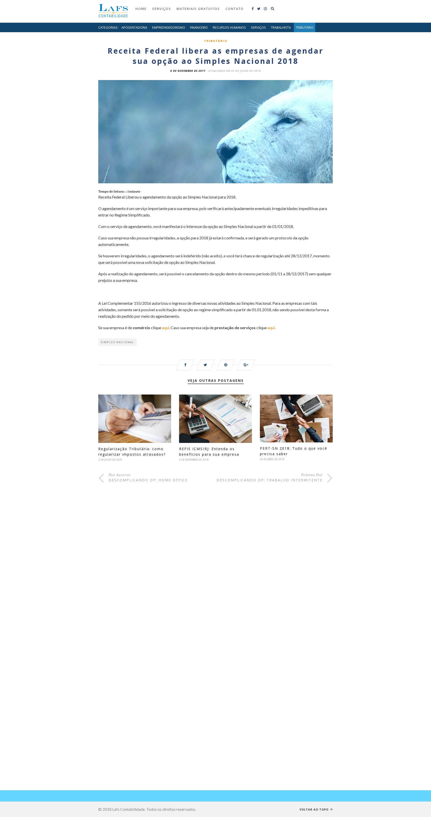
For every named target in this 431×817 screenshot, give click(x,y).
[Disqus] (215, 569)
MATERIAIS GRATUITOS (198, 8)
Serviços (161, 8)
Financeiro (199, 27)
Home (141, 8)
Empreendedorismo (168, 27)
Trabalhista (281, 27)
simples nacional (117, 342)
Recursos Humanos (229, 27)
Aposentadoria (134, 27)
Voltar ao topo (314, 809)
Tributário (305, 27)
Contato (234, 8)
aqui (165, 327)
